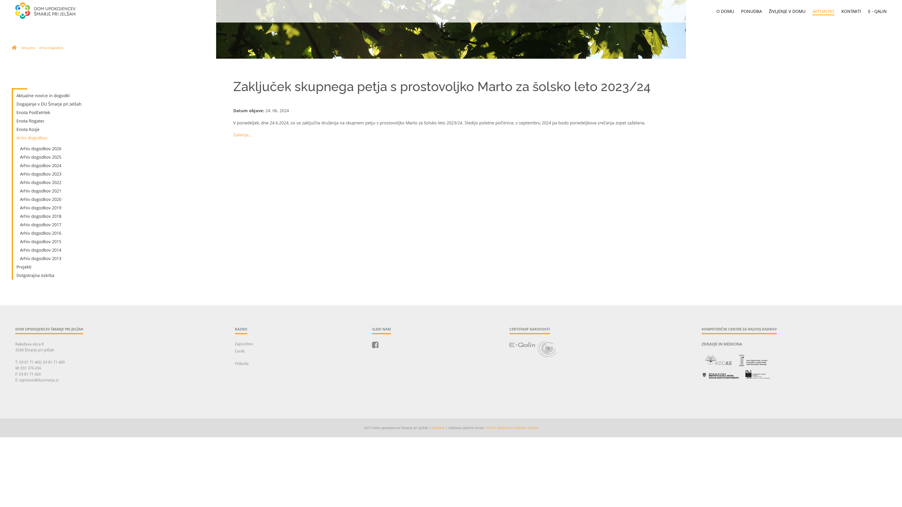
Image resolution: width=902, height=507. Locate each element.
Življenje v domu (787, 11)
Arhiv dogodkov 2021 (40, 191)
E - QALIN (877, 11)
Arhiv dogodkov (51, 48)
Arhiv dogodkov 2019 (40, 208)
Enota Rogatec (30, 121)
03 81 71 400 (54, 362)
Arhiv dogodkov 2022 (40, 182)
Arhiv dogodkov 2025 (40, 157)
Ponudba (751, 11)
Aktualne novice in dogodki (43, 95)
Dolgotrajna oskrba (35, 275)
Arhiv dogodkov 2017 (40, 224)
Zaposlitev (244, 343)
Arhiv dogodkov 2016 (40, 233)
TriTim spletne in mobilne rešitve (512, 428)
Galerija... (242, 135)
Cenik (240, 351)
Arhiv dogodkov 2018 (40, 216)
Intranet (438, 428)
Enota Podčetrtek (33, 112)
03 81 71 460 (30, 362)
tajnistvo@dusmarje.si (38, 380)
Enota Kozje (27, 129)
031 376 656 (30, 368)
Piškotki (242, 363)
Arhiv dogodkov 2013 (40, 258)
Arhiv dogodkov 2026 (40, 148)
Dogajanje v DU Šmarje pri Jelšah (49, 104)
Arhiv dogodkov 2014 (40, 250)
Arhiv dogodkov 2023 (40, 174)
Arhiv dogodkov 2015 (40, 241)
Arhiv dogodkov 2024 (40, 165)
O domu (725, 11)
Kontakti (851, 11)
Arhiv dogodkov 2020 (40, 199)
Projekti (23, 267)
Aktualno (823, 11)
